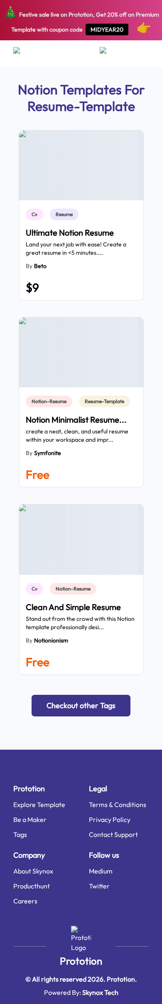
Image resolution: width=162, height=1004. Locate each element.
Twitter (99, 886)
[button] (81, 705)
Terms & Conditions (117, 804)
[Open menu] (24, 53)
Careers (25, 901)
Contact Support (113, 834)
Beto (40, 266)
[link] (36, 214)
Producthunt (31, 886)
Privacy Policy (109, 819)
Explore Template (39, 804)
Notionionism (51, 640)
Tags (20, 834)
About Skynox (33, 871)
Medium (101, 871)
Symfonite (47, 453)
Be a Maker (30, 819)
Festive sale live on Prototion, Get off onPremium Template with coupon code (81, 19)
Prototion (81, 961)
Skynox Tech (100, 992)
